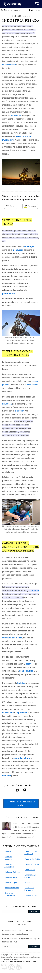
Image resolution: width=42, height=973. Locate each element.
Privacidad (18, 962)
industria (6, 776)
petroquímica (8, 293)
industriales (16, 115)
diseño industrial (32, 864)
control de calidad (33, 859)
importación (21, 713)
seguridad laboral (21, 758)
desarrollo (30, 664)
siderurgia (29, 246)
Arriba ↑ (34, 962)
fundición (29, 883)
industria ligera (31, 385)
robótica (35, 590)
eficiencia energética (12, 638)
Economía (8, 10)
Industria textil (11, 877)
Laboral (17, 10)
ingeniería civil (31, 895)
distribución (30, 870)
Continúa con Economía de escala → (21, 803)
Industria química (12, 872)
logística (21, 683)
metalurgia (18, 250)
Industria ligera (11, 883)
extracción (19, 411)
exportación (8, 713)
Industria (8, 852)
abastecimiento (9, 65)
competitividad (26, 671)
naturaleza (7, 404)
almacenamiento (12, 888)
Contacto (26, 962)
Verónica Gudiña (32, 824)
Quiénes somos (7, 962)
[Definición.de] (11, 4)
